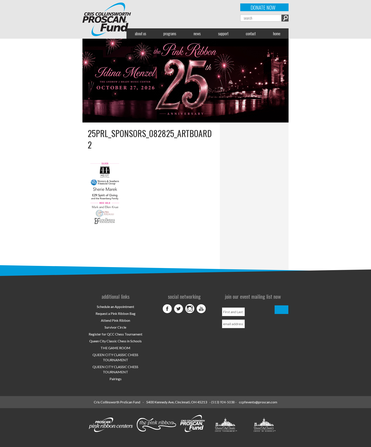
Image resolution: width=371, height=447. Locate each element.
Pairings (115, 379)
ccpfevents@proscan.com (258, 402)
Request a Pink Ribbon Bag (115, 313)
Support (223, 33)
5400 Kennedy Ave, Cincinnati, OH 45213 (176, 402)
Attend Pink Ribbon (115, 320)
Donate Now (263, 7)
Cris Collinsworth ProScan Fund (117, 402)
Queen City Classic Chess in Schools (115, 341)
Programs (169, 33)
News (197, 33)
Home (276, 33)
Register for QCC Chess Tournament (115, 334)
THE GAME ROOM (115, 348)
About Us (140, 33)
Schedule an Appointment (115, 307)
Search (285, 18)
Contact (251, 33)
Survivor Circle (115, 327)
